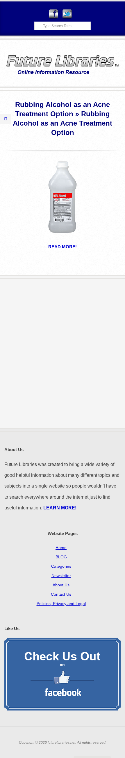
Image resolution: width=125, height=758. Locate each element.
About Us (61, 585)
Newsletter (61, 575)
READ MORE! (62, 246)
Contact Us (61, 594)
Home (61, 547)
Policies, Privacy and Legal (61, 603)
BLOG (61, 557)
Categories (61, 566)
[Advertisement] (62, 353)
